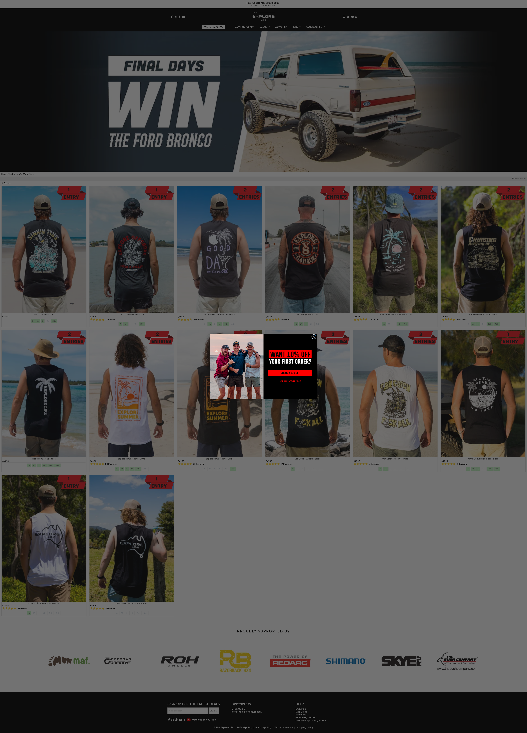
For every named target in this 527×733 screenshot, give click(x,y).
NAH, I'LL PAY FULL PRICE (290, 381)
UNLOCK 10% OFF (290, 373)
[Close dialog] (314, 337)
